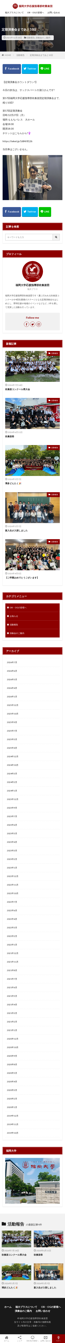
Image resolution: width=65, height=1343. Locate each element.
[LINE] (45, 69)
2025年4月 (12, 748)
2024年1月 (12, 790)
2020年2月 (12, 1098)
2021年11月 (12, 961)
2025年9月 (12, 722)
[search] (56, 237)
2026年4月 (12, 688)
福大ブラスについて (14, 12)
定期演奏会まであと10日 (41, 55)
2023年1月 (12, 867)
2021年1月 (12, 1030)
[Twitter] (30, 69)
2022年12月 (12, 876)
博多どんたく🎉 (13, 483)
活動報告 (31, 37)
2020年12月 (12, 1038)
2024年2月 (12, 782)
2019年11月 (12, 1124)
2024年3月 (12, 773)
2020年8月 (12, 1064)
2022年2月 (12, 936)
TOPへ (58, 1341)
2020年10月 (12, 1047)
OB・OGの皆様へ (35, 12)
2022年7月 (12, 902)
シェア (19, 1341)
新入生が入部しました (16, 530)
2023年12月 (12, 799)
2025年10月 (12, 713)
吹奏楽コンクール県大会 (17, 389)
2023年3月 (12, 850)
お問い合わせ (53, 12)
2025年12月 (12, 705)
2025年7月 (12, 730)
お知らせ (14, 616)
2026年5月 (12, 679)
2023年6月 (12, 825)
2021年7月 (12, 979)
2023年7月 (12, 816)
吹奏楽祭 (9, 436)
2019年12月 (12, 1115)
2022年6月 (12, 910)
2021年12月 (12, 953)
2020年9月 (12, 1056)
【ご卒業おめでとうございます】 (22, 577)
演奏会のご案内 (43, 37)
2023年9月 (12, 807)
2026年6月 (12, 671)
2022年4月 (12, 919)
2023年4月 (12, 842)
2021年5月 (12, 996)
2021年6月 (12, 987)
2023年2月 (12, 859)
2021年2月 (12, 1021)
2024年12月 (12, 756)
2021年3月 (12, 1013)
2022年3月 (12, 927)
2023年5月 (12, 833)
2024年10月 (12, 765)
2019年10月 (12, 1133)
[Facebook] (12, 69)
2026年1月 (12, 696)
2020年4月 (12, 1081)
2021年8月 (12, 970)
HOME (8, 55)
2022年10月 (12, 893)
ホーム (8, 1306)
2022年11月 (12, 884)
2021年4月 (12, 1004)
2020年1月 (12, 1107)
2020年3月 (12, 1090)
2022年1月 (12, 944)
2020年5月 (12, 1073)
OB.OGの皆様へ (33, 1341)
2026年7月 (12, 662)
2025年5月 (12, 739)
